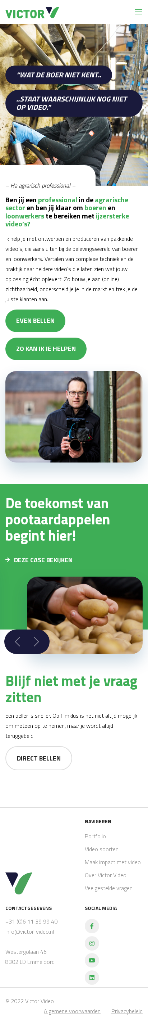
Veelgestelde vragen (109, 888)
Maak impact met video (113, 862)
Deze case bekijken (43, 560)
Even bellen (35, 320)
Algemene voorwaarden (72, 1011)
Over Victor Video (105, 875)
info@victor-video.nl (29, 931)
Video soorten (102, 849)
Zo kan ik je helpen (46, 348)
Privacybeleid (127, 1011)
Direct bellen (39, 758)
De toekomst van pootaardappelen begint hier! (57, 519)
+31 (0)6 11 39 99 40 (31, 921)
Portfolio (95, 836)
